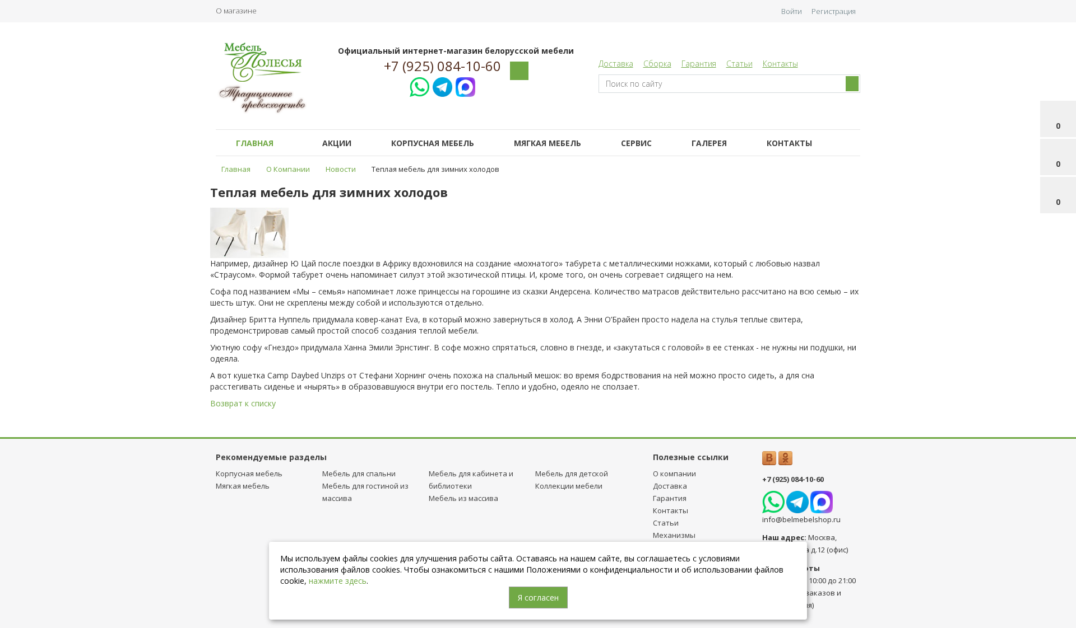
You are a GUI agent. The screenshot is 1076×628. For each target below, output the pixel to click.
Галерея (709, 143)
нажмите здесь (338, 580)
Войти (791, 11)
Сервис (636, 143)
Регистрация (833, 11)
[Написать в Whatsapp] (419, 85)
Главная (254, 143)
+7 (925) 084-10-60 (442, 66)
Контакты (780, 63)
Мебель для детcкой (571, 473)
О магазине (236, 11)
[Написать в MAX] (465, 85)
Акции (336, 143)
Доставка (616, 63)
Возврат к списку (243, 403)
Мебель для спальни (359, 473)
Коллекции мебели (568, 486)
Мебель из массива (463, 498)
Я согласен (538, 597)
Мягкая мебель (547, 143)
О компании (674, 473)
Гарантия (698, 63)
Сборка (657, 63)
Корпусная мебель (432, 143)
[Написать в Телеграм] (442, 85)
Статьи (739, 63)
